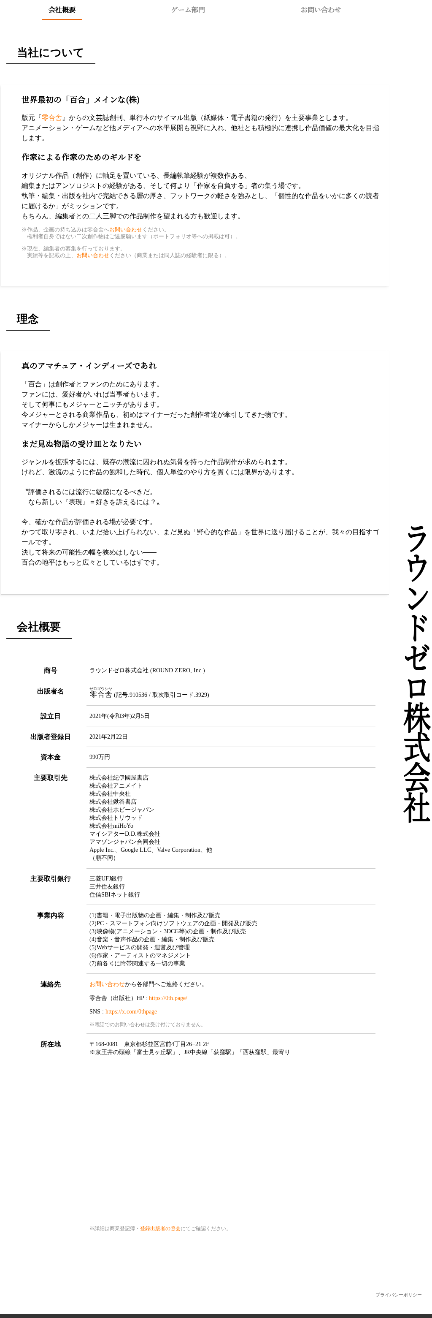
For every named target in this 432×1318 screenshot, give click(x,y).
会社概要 (62, 9)
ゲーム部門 (188, 9)
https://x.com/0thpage (131, 1011)
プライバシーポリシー (398, 1294)
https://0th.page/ (168, 998)
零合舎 (52, 117)
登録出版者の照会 (160, 1228)
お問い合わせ (321, 9)
